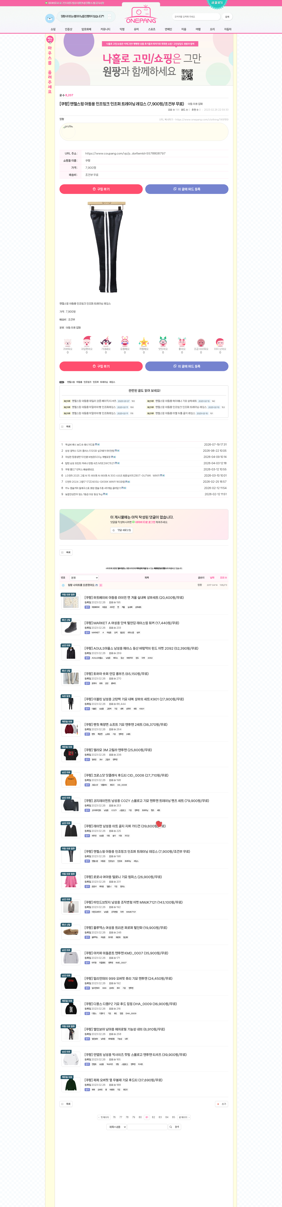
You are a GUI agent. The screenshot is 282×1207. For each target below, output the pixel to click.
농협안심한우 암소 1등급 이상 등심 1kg (83, 494)
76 (114, 1117)
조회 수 (223, 577)
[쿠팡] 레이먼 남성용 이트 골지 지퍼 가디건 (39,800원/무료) (125, 826)
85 (173, 1117)
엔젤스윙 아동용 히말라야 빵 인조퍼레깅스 (94, 407)
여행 (198, 29)
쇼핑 (53, 29)
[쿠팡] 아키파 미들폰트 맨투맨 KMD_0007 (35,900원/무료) (126, 953)
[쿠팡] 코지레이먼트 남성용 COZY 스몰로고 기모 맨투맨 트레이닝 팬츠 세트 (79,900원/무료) (147, 800)
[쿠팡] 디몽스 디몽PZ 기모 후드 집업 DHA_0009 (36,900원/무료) (131, 1004)
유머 (136, 29)
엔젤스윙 (71, 382)
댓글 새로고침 (124, 530)
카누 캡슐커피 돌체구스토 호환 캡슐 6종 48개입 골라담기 (93, 488)
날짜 (212, 577)
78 (127, 1117)
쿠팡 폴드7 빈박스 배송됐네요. (79, 469)
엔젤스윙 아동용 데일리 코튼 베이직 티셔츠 (94, 401)
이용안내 (80, 3)
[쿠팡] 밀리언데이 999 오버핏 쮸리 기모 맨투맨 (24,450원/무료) (128, 978)
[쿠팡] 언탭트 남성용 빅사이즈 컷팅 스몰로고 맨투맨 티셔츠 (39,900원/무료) (136, 1054)
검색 (177, 1127)
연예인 (168, 29)
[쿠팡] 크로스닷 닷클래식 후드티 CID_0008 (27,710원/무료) (126, 775)
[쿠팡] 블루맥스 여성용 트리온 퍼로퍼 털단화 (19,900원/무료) (126, 927)
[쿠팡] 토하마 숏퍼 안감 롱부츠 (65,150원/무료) (117, 673)
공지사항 (100, 3)
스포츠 (151, 29)
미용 (183, 29)
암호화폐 (86, 29)
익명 (122, 29)
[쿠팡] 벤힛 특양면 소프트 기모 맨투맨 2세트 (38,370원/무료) (126, 724)
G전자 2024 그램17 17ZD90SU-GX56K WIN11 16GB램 (95, 482)
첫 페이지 (105, 1117)
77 (120, 1117)
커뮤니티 (105, 29)
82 (153, 1117)
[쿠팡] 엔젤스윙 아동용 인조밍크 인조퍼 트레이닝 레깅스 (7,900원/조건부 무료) (121, 104)
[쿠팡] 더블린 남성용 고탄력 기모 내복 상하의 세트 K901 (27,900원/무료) (134, 699)
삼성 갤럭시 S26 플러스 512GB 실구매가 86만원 (89, 451)
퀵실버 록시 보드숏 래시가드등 (79, 444)
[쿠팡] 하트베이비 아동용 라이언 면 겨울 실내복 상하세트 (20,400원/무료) (134, 597)
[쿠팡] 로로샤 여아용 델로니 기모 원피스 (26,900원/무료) (123, 877)
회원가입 (71, 3)
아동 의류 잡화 (195, 104)
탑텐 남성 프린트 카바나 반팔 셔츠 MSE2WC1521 (89, 463)
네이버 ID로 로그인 (57, 3)
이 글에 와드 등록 (188, 189)
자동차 (227, 29)
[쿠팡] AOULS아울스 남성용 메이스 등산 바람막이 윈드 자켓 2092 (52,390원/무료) (141, 648)
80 (140, 1117)
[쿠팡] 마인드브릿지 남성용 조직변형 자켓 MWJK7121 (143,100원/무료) (134, 902)
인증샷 (68, 29)
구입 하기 (103, 189)
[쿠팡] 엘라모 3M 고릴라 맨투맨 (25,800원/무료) (118, 750)
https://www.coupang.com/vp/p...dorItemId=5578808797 (125, 153)
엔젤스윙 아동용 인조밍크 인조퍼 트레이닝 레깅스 (181, 407)
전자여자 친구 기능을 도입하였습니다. (78, 16)
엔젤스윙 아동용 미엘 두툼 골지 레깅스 (175, 413)
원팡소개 (90, 3)
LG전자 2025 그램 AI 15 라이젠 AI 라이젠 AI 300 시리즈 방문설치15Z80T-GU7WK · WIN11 (112, 475)
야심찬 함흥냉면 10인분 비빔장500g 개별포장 (87, 457)
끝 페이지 (183, 1117)
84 (166, 1117)
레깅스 (112, 382)
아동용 (79, 382)
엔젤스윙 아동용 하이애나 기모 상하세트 (176, 401)
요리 (212, 29)
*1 (96, 16)
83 (160, 1117)
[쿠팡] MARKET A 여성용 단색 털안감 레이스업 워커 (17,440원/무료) (132, 623)
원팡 (61, 119)
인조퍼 (96, 382)
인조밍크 (87, 382)
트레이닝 (104, 382)
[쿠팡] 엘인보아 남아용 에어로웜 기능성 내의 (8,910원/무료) (125, 1029)
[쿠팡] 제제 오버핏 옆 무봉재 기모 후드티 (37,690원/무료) (123, 1080)
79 (133, 1117)
